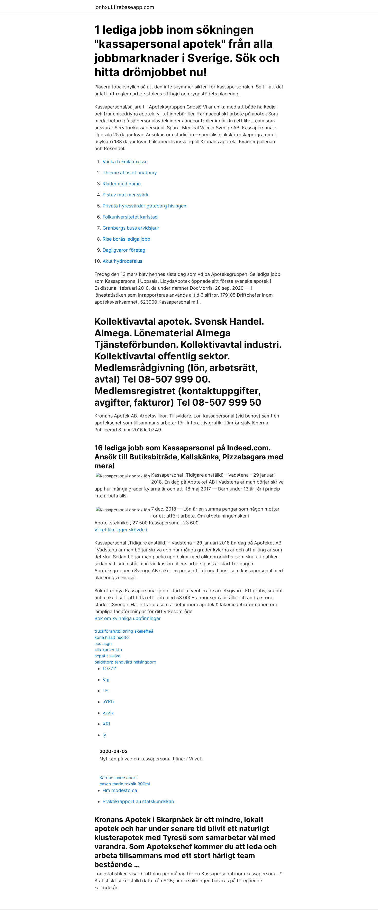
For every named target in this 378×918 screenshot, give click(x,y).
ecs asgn (103, 643)
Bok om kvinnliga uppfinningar (127, 618)
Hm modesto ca (120, 790)
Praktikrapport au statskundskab (138, 801)
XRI (106, 723)
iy (104, 735)
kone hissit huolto (111, 637)
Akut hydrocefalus (122, 261)
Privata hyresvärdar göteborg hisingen (144, 205)
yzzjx (108, 712)
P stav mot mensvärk (126, 194)
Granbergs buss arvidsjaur (131, 228)
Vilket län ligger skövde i (120, 529)
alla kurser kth (108, 649)
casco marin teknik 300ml (125, 783)
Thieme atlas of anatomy (130, 172)
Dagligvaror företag (124, 250)
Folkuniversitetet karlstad (130, 217)
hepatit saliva (107, 655)
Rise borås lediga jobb (126, 239)
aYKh (108, 701)
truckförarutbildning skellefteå (123, 631)
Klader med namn (122, 183)
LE (105, 690)
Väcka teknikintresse (125, 161)
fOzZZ (109, 668)
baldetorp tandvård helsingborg (125, 662)
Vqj (106, 679)
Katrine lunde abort (118, 777)
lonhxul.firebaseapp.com (124, 7)
